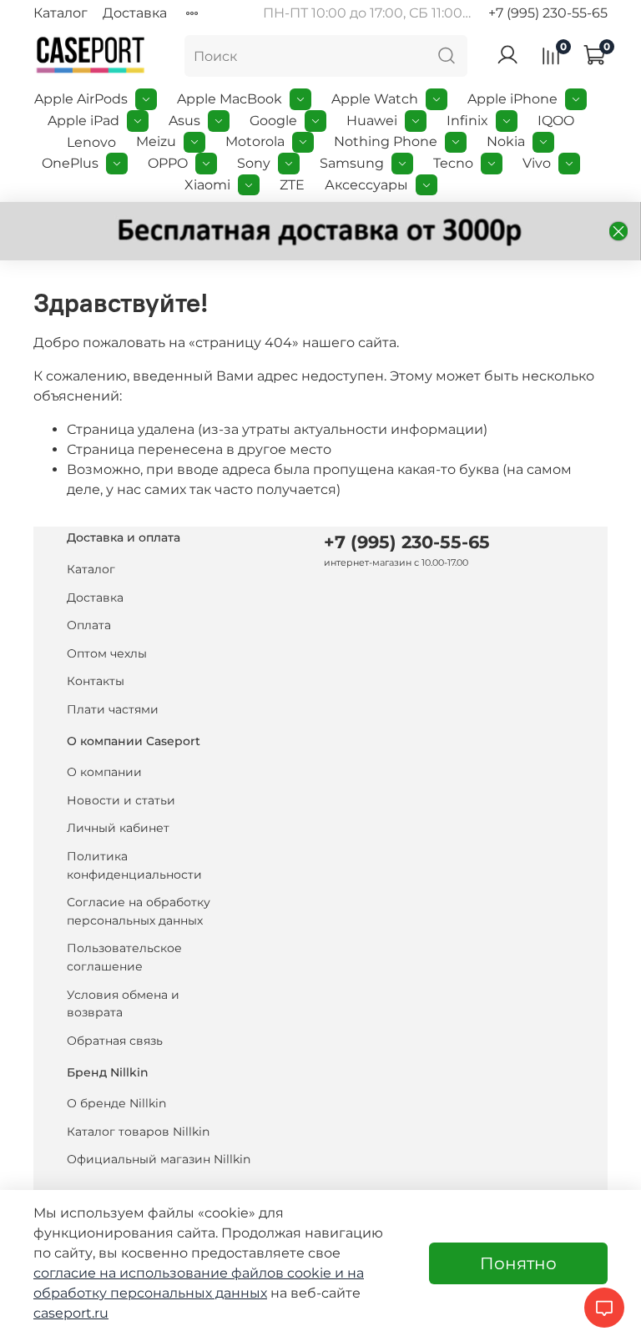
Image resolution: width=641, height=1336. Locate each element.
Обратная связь (115, 1040)
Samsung (352, 163)
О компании (104, 771)
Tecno (453, 163)
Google (273, 121)
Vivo (536, 163)
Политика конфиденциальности (134, 865)
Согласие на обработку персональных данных (138, 911)
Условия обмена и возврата (123, 1004)
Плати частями (113, 709)
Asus (184, 121)
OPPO (168, 163)
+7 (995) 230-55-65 (548, 13)
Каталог (60, 13)
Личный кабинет (118, 827)
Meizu (156, 141)
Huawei (371, 121)
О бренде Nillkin (116, 1103)
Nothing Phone (385, 141)
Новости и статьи (121, 800)
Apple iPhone (512, 99)
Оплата (89, 625)
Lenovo (91, 142)
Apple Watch (374, 99)
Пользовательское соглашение (124, 957)
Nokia (506, 141)
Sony (253, 163)
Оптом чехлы (107, 653)
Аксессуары (366, 185)
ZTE (292, 185)
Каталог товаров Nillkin (138, 1131)
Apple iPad (83, 121)
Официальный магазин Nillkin (158, 1159)
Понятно (518, 1263)
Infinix (467, 121)
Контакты (95, 680)
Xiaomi (207, 185)
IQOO (556, 121)
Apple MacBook (229, 99)
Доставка (135, 13)
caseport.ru (71, 1313)
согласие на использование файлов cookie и (190, 1273)
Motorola (255, 141)
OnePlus (70, 163)
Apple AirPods (81, 99)
